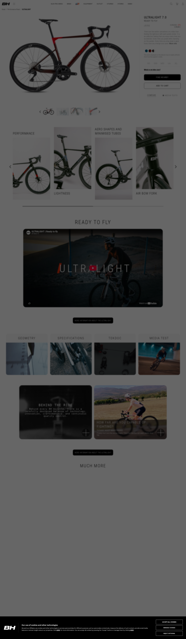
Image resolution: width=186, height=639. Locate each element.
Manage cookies (169, 628)
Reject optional (169, 633)
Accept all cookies (169, 622)
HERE (58, 630)
